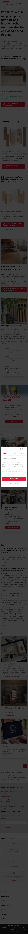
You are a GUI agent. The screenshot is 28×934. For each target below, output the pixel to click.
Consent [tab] (5, 453)
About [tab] (23, 453)
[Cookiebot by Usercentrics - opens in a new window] (20, 449)
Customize (13, 483)
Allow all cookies (14, 478)
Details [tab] (14, 453)
